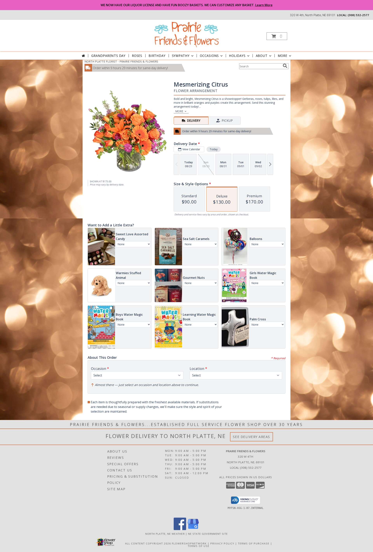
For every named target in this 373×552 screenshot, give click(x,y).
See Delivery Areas (251, 437)
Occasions (209, 56)
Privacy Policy (222, 543)
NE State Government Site (208, 533)
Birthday (157, 56)
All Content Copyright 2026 (148, 543)
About (262, 56)
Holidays (237, 56)
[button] (277, 36)
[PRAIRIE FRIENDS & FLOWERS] (186, 34)
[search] (285, 65)
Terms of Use (198, 546)
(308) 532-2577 (358, 15)
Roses (137, 56)
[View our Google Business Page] (193, 529)
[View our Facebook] (180, 529)
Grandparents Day (108, 56)
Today (214, 149)
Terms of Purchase (253, 543)
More (282, 56)
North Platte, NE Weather (165, 533)
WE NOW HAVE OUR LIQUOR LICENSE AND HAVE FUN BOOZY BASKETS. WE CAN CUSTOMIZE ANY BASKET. (187, 5)
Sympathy (181, 56)
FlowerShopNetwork (189, 543)
